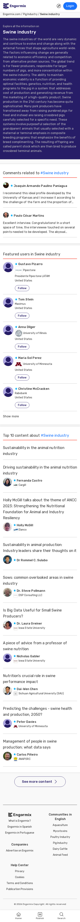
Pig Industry (30, 14)
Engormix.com (11, 14)
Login (70, 6)
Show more (11, 416)
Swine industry (50, 14)
